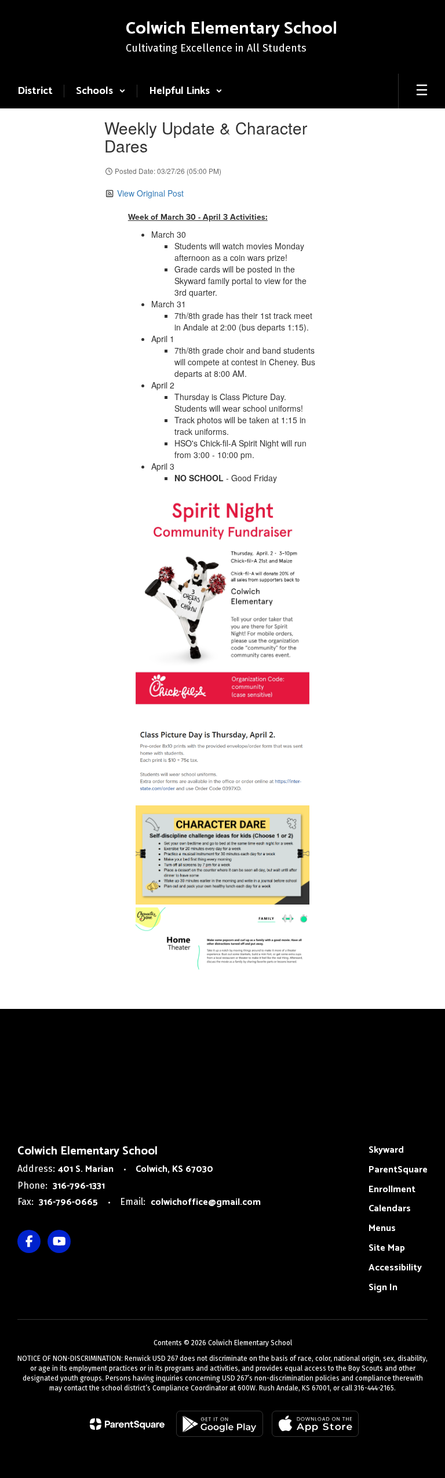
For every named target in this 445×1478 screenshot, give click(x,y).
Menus (382, 1228)
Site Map (387, 1248)
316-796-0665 (68, 1202)
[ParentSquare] (127, 1424)
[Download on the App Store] (315, 1424)
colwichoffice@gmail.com (206, 1202)
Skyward (386, 1150)
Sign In (383, 1287)
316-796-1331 (79, 1186)
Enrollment (392, 1189)
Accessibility (395, 1268)
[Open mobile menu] (422, 91)
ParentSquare (398, 1170)
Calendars (390, 1208)
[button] (100, 91)
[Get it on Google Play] (219, 1424)
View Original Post (150, 193)
